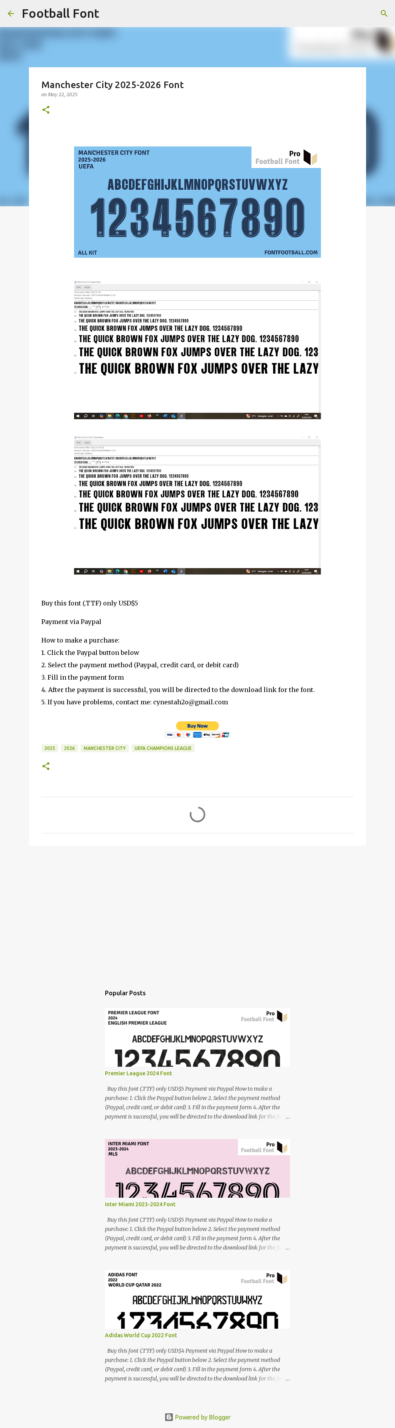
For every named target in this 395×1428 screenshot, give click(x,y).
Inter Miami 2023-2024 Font (140, 1204)
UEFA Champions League (163, 748)
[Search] (110, 13)
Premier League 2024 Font (138, 1073)
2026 (69, 748)
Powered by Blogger (202, 1417)
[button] (46, 110)
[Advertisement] (197, 911)
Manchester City (105, 748)
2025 (49, 748)
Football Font (60, 13)
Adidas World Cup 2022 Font (141, 1335)
